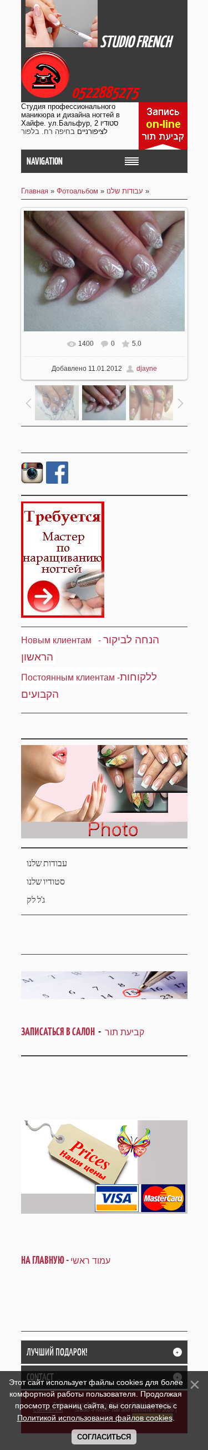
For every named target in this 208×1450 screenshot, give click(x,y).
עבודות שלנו (124, 191)
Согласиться (104, 1437)
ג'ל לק (36, 900)
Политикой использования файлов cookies (95, 1417)
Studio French (135, 42)
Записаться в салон (59, 1032)
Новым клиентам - (61, 640)
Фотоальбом (77, 191)
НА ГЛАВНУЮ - (65, 1260)
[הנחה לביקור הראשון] (102, 640)
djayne (146, 369)
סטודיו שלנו (46, 881)
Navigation (45, 161)
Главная (34, 191)
